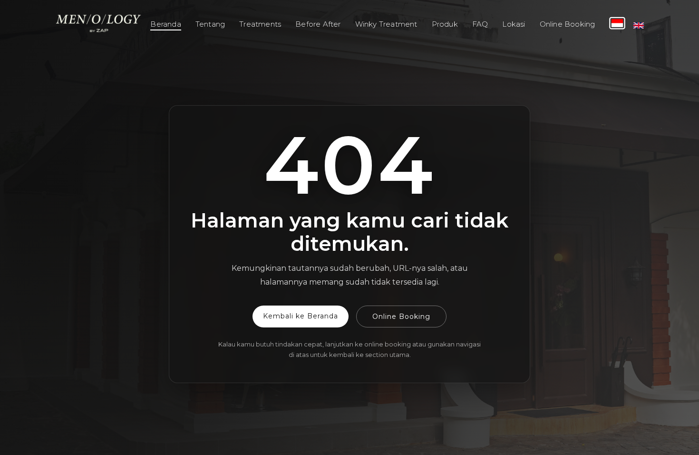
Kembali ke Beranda (300, 316)
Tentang (210, 24)
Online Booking (567, 24)
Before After (317, 24)
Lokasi (513, 24)
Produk (445, 24)
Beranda (165, 24)
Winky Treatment (386, 24)
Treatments (260, 24)
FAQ (480, 24)
